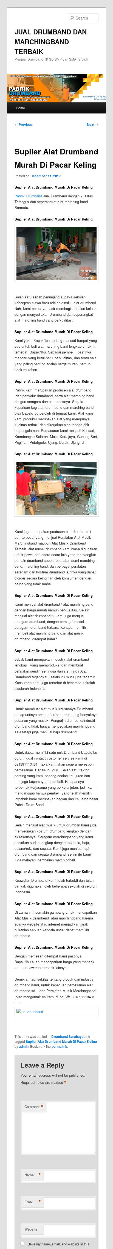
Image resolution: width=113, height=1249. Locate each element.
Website (30, 1229)
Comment (33, 1106)
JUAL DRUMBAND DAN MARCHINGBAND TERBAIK (51, 41)
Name (32, 1175)
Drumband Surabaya (67, 1036)
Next (92, 124)
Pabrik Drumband (28, 195)
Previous (24, 124)
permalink (59, 1046)
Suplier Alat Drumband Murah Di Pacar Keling (61, 1041)
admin (24, 1046)
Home (20, 107)
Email (32, 1202)
